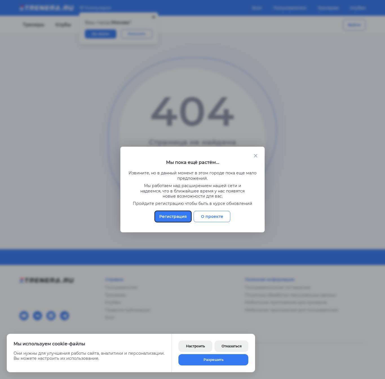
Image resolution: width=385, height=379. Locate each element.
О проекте (212, 216)
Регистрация (173, 216)
